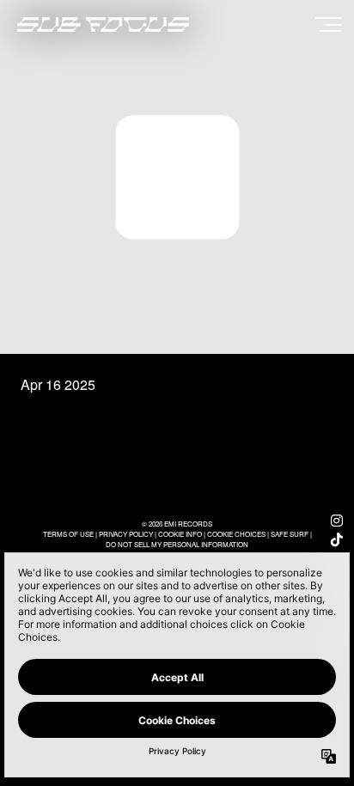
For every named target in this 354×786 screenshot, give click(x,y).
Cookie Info (180, 534)
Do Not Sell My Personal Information (177, 544)
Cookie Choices (236, 534)
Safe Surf (289, 534)
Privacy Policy (126, 534)
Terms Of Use (68, 534)
